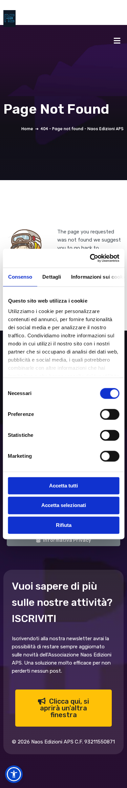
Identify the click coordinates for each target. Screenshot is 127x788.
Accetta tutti (63, 485)
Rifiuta (63, 525)
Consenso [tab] (20, 277)
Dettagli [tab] (51, 277)
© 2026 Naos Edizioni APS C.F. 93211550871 (63, 742)
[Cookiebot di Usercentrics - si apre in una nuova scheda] (90, 258)
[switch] (109, 414)
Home (27, 128)
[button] (14, 774)
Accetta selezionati (63, 505)
